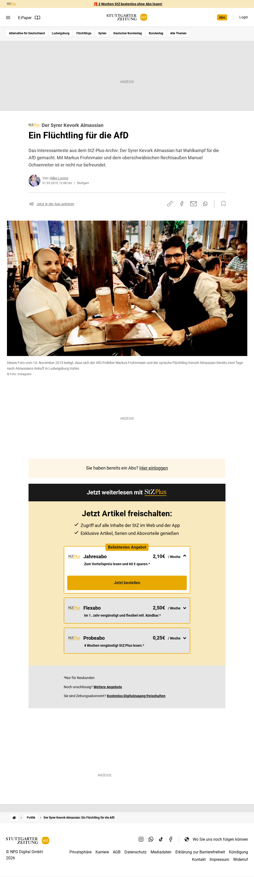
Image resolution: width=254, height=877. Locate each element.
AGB (117, 852)
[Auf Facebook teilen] (182, 204)
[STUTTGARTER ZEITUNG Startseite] (127, 17)
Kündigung (238, 852)
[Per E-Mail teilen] (193, 204)
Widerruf (240, 859)
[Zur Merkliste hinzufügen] (222, 204)
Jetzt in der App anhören (55, 204)
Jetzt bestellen (127, 582)
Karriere (102, 852)
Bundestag (156, 33)
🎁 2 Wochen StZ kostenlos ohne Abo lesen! (128, 4)
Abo (222, 17)
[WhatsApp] (151, 839)
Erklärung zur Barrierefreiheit (200, 852)
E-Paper (25, 17)
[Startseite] (14, 817)
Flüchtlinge (83, 33)
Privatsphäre (80, 852)
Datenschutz (136, 852)
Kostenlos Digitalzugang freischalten (136, 696)
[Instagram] (141, 839)
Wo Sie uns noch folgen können (220, 839)
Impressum (219, 859)
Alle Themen (178, 33)
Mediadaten (161, 852)
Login (243, 17)
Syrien (102, 33)
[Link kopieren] (170, 204)
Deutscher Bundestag (127, 33)
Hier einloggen (153, 468)
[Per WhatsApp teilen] (205, 204)
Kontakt (199, 859)
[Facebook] (171, 839)
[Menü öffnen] (8, 18)
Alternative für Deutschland (27, 33)
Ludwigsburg (60, 33)
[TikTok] (161, 839)
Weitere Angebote (108, 687)
